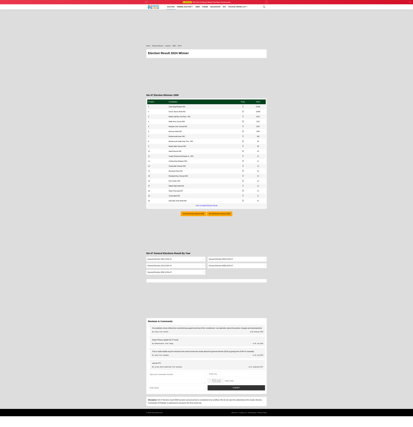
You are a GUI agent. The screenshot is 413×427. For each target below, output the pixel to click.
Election (170, 7)
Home (148, 46)
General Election (184, 7)
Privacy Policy (262, 412)
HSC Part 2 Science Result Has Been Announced (207, 2)
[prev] (146, 2)
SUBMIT (236, 388)
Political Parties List (237, 7)
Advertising (252, 412)
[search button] (264, 6)
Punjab (205, 7)
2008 (174, 46)
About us (234, 412)
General (167, 46)
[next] (266, 2)
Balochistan (215, 7)
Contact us (243, 412)
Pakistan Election (157, 46)
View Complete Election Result (206, 205)
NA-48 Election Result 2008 (219, 214)
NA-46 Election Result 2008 (193, 214)
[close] (410, 2)
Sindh (197, 7)
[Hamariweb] (152, 7)
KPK (224, 7)
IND (183, 107)
